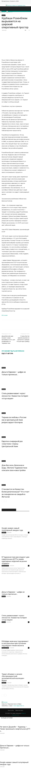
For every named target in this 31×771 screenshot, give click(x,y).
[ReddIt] (26, 34)
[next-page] (5, 501)
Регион (3, 15)
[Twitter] (6, 3)
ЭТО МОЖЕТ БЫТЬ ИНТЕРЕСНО (13, 351)
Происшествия (5, 565)
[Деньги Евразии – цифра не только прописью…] (15, 362)
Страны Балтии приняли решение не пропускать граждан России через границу (23, 338)
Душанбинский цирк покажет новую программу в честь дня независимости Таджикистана (8, 339)
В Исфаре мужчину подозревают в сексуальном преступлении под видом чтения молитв (15, 643)
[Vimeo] (7, 3)
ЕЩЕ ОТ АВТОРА (7, 353)
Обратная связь (19, 710)
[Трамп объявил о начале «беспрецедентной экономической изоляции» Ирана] (15, 665)
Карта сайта (11, 710)
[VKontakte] (8, 3)
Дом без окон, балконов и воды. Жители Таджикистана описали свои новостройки (14, 467)
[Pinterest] (14, 34)
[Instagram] (4, 3)
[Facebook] (3, 3)
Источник (5, 315)
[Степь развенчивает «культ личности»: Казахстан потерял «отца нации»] (15, 383)
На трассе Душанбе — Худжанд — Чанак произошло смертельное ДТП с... (15, 729)
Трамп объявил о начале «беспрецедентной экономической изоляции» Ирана (13, 677)
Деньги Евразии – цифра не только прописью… (13, 593)
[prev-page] (3, 501)
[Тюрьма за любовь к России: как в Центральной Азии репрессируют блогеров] (15, 407)
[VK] (7, 34)
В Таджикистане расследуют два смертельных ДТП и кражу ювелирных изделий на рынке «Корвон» (15, 560)
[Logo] (3, 12)
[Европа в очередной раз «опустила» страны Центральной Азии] (15, 431)
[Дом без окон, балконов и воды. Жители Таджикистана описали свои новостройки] (15, 455)
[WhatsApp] (18, 34)
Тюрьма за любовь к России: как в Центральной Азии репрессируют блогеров (14, 419)
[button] (2, 8)
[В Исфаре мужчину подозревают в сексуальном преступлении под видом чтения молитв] (15, 633)
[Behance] (2, 3)
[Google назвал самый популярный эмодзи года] (15, 519)
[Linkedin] (22, 34)
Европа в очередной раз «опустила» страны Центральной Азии (12, 443)
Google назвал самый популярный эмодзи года (12, 529)
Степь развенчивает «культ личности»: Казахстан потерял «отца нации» (15, 396)
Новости (4, 532)
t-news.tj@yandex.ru (18, 705)
